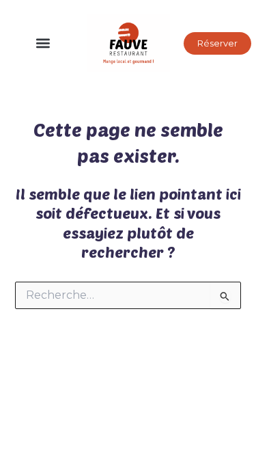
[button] (43, 43)
